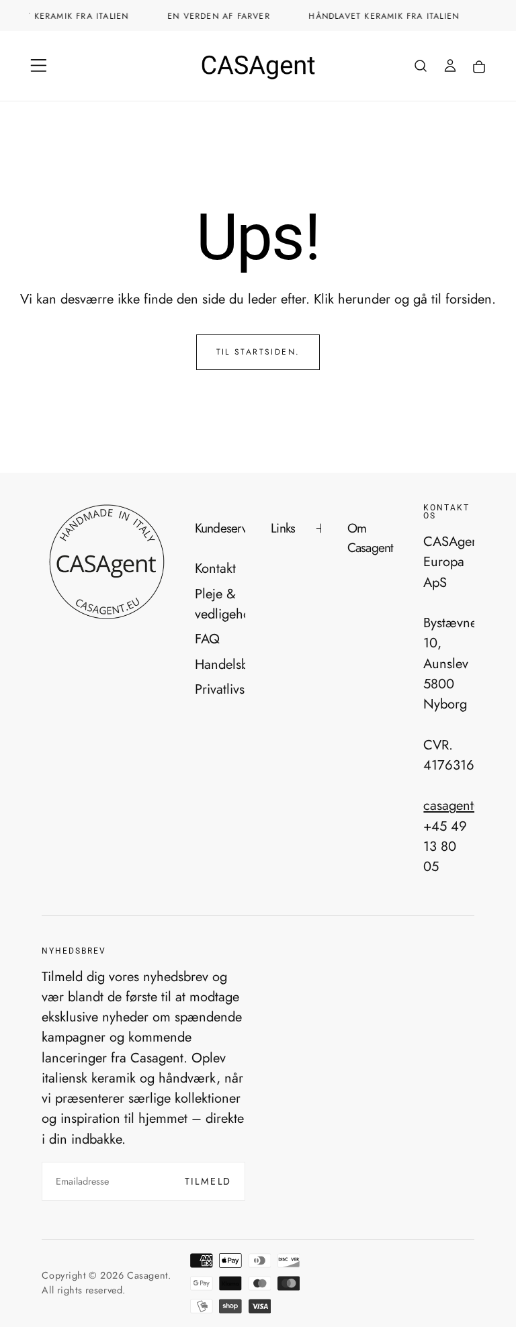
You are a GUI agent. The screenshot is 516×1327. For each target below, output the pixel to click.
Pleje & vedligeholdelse (220, 604)
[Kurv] (479, 67)
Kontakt (215, 568)
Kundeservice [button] (220, 527)
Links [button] (283, 527)
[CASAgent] (106, 562)
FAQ (207, 639)
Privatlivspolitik (220, 689)
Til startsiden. (258, 352)
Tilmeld (208, 1181)
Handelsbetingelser (220, 664)
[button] (38, 65)
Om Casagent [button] (370, 537)
